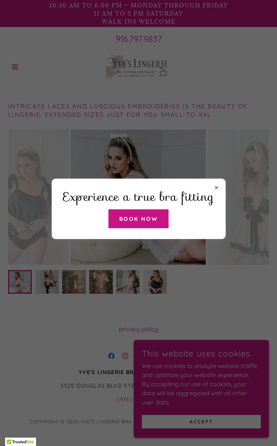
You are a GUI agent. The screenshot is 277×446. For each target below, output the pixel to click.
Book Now (138, 218)
